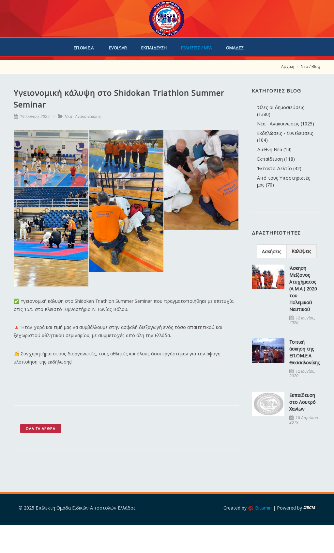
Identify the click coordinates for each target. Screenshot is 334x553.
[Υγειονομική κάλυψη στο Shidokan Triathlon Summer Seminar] (51, 158)
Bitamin (263, 508)
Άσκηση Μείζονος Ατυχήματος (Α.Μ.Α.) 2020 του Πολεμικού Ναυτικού (303, 288)
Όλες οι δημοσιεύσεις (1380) (280, 110)
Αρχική (287, 66)
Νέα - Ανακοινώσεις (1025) (285, 124)
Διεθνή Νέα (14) (274, 149)
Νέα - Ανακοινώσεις (83, 116)
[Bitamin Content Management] (309, 508)
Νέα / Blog (310, 66)
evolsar (118, 48)
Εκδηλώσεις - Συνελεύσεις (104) (285, 136)
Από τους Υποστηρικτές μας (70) (283, 181)
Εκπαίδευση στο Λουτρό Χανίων (302, 402)
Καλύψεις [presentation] (301, 251)
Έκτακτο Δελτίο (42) (279, 168)
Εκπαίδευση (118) (276, 159)
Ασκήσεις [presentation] (271, 251)
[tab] (272, 251)
